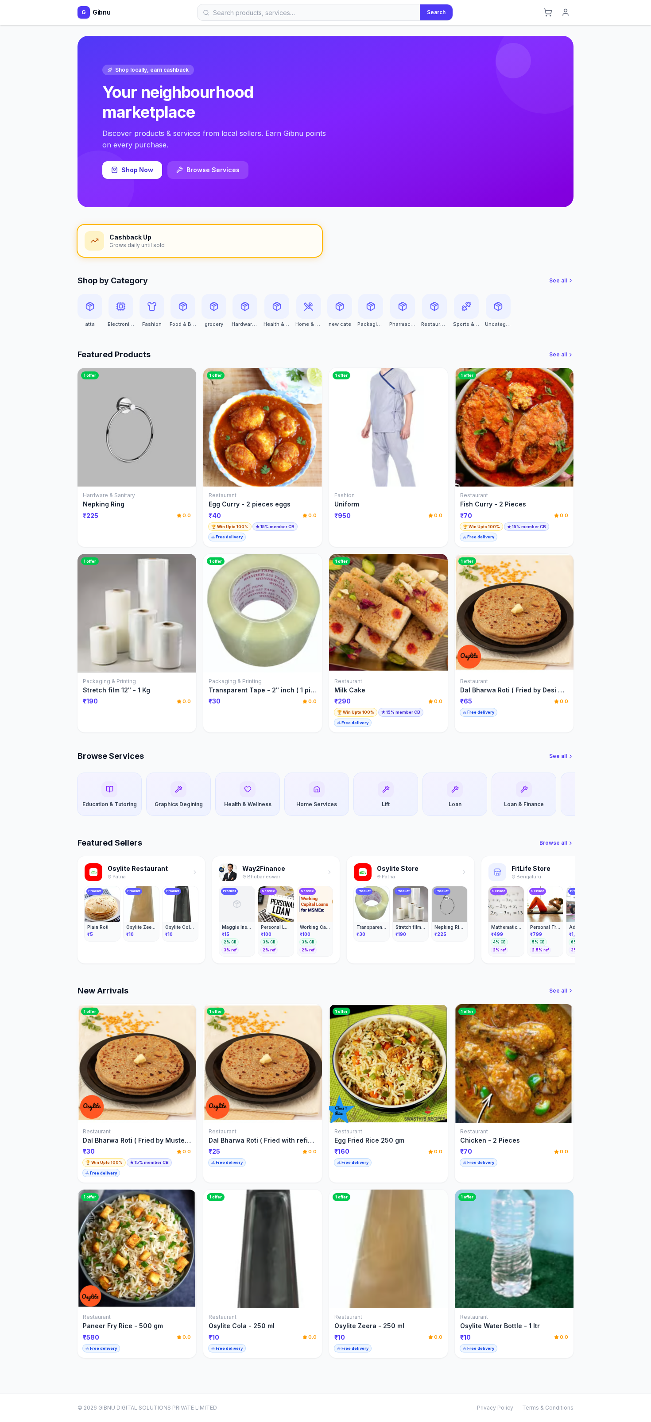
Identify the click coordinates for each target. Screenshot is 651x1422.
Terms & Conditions (548, 1407)
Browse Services (213, 170)
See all (558, 280)
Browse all (553, 842)
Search (436, 12)
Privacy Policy (495, 1407)
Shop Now (137, 170)
